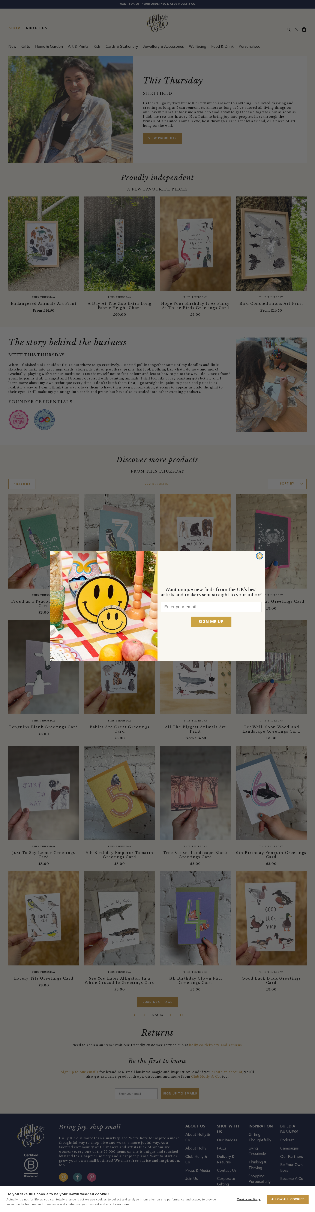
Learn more (121, 1204)
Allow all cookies (287, 1199)
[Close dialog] (259, 556)
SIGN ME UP (211, 622)
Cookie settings (249, 1199)
